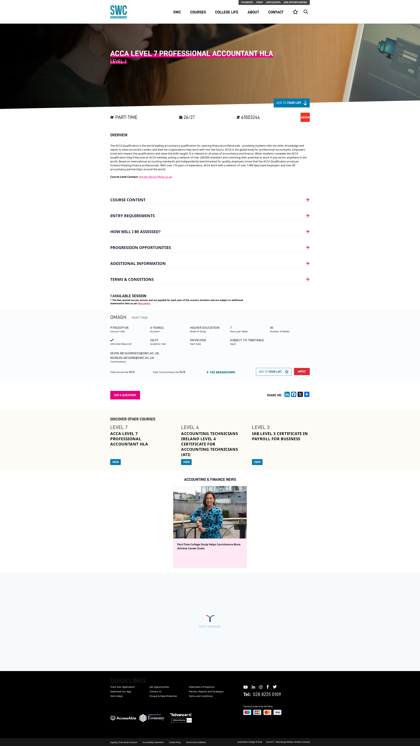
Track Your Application (122, 686)
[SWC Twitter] (275, 687)
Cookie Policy (175, 742)
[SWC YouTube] (245, 687)
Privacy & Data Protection (163, 696)
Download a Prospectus (202, 686)
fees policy (144, 303)
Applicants (273, 2)
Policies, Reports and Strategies (206, 691)
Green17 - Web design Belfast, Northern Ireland (288, 742)
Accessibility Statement (153, 742)
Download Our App (120, 691)
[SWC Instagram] (260, 687)
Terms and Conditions (201, 696)
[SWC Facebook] (267, 687)
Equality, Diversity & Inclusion (123, 742)
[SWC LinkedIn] (253, 687)
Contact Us (155, 691)
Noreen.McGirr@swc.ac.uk (155, 177)
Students (247, 2)
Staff (259, 2)
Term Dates (116, 696)
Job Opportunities (295, 2)
